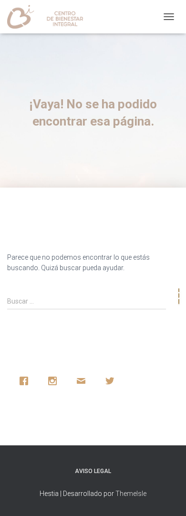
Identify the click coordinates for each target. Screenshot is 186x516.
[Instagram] (55, 381)
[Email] (83, 381)
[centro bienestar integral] (48, 17)
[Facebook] (26, 381)
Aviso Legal (93, 471)
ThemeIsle (130, 493)
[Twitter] (112, 381)
